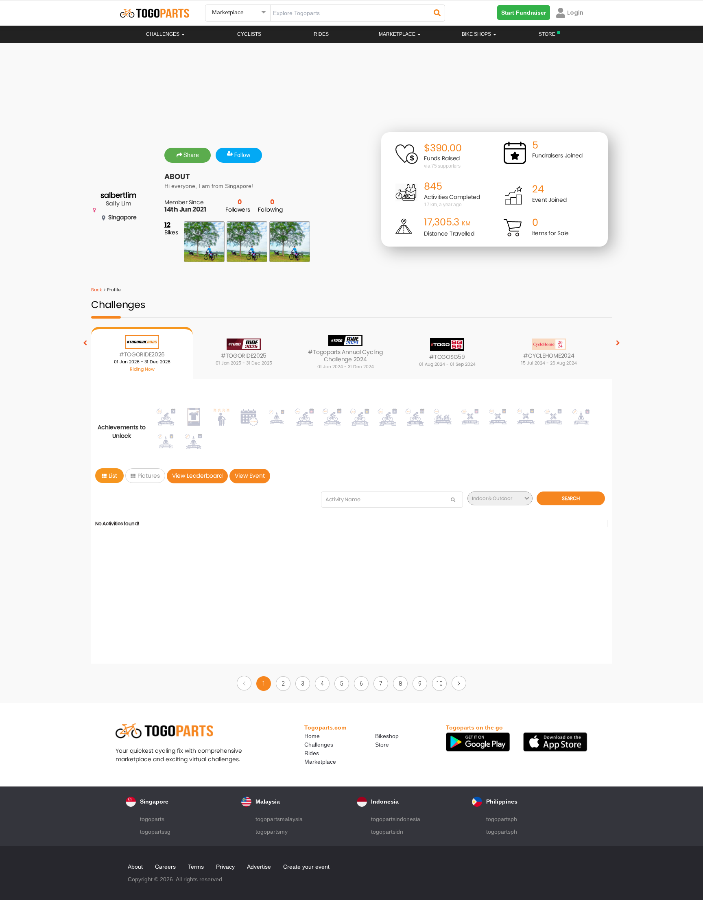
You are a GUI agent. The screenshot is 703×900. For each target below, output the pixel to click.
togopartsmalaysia (279, 819)
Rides (321, 34)
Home (312, 736)
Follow (242, 155)
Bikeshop (387, 736)
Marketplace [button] (398, 34)
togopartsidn (387, 831)
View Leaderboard (197, 476)
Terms (196, 866)
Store (382, 744)
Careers (165, 866)
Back (96, 289)
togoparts (152, 819)
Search (570, 498)
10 (439, 683)
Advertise (259, 866)
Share (190, 155)
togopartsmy (271, 831)
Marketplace (320, 761)
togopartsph (501, 819)
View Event (250, 476)
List (113, 476)
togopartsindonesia (395, 819)
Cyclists (249, 34)
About (135, 866)
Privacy (225, 866)
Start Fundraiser (523, 12)
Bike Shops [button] (477, 34)
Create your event (306, 866)
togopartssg (155, 831)
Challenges (163, 34)
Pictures (149, 476)
